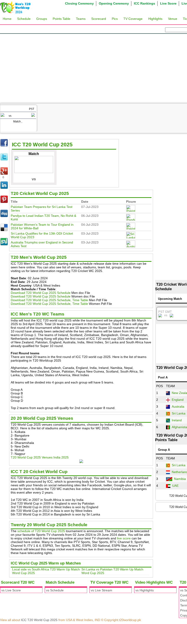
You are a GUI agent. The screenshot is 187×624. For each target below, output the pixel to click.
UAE (175, 485)
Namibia (180, 479)
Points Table (61, 19)
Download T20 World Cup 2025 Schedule (40, 293)
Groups (41, 19)
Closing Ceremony (79, 3)
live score (124, 538)
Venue (172, 19)
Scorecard (98, 19)
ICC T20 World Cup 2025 (39, 620)
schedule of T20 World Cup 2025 (41, 531)
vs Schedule (55, 590)
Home (7, 19)
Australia (178, 406)
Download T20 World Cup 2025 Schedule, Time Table (49, 300)
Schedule (24, 19)
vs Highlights (144, 590)
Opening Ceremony (114, 3)
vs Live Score (11, 590)
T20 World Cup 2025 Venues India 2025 (40, 457)
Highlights (155, 19)
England (178, 399)
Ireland (177, 420)
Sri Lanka (178, 413)
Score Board (26, 163)
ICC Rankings (144, 3)
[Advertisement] (171, 207)
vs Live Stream (101, 590)
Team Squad (26, 154)
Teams (81, 19)
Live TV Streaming (31, 172)
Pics (115, 19)
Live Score (168, 3)
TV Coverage (133, 19)
